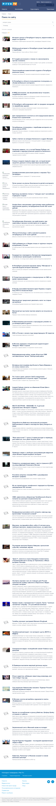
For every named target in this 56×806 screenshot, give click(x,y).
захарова (9, 29)
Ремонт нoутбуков (7, 793)
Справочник (5, 790)
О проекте (4, 775)
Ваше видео (25, 783)
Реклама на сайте (27, 775)
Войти (38, 2)
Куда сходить (35, 9)
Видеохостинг (6, 783)
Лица (23, 785)
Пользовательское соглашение (11, 788)
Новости (4, 9)
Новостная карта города (9, 785)
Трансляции (50, 9)
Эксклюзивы (19, 9)
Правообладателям (15, 775)
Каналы (24, 781)
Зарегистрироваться (46, 2)
